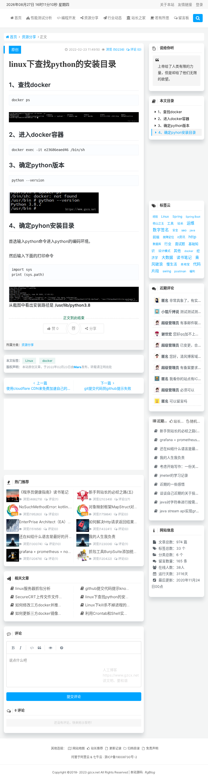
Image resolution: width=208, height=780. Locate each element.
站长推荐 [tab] (179, 421)
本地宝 (185, 264)
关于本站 (167, 4)
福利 (192, 271)
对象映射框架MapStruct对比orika (118, 506)
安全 (175, 230)
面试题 (180, 244)
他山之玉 (159, 223)
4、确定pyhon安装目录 (176, 132)
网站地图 (78, 748)
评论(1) (53, 499)
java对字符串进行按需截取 (180, 502)
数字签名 (161, 230)
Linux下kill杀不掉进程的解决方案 (113, 605)
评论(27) (124, 499)
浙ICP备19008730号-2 (121, 757)
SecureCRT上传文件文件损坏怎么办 (46, 596)
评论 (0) (135, 49)
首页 (18, 18)
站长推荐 (97, 748)
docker (47, 361)
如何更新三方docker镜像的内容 (42, 613)
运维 (190, 223)
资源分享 (91, 18)
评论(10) (54, 544)
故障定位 (169, 237)
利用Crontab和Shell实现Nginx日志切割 (119, 613)
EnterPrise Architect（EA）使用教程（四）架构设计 (64, 521)
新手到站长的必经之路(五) (111, 492)
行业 (168, 244)
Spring (177, 216)
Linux (29, 361)
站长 (180, 223)
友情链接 (185, 4)
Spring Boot (193, 216)
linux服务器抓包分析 (32, 588)
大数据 (168, 257)
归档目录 (134, 748)
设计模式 (164, 251)
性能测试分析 (41, 18)
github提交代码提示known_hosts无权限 (119, 588)
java (192, 230)
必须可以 (177, 390)
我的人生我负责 (102, 536)
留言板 (183, 18)
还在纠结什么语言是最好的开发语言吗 (51, 536)
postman (180, 271)
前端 (156, 237)
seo (184, 230)
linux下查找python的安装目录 (111, 596)
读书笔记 (185, 257)
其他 (178, 251)
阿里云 (85, 757)
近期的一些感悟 (172, 484)
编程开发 (68, 18)
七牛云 (97, 757)
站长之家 (138, 18)
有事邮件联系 (181, 323)
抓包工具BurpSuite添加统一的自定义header (127, 551)
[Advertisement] (74, 434)
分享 (92, 328)
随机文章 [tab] (196, 421)
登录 (199, 4)
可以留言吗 (174, 401)
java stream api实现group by (183, 511)
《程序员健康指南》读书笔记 (43, 492)
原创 (15, 49)
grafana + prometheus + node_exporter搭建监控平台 (66, 551)
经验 (156, 216)
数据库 (157, 244)
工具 (171, 223)
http (192, 236)
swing (167, 271)
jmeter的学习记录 (173, 475)
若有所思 (162, 18)
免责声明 (152, 748)
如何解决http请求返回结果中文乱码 (119, 521)
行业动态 (115, 18)
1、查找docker (169, 112)
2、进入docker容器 (173, 118)
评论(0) (53, 514)
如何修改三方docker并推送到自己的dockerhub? (56, 605)
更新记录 (115, 748)
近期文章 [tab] (162, 421)
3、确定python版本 (173, 125)
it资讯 (181, 237)
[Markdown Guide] (61, 647)
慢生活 (172, 264)
